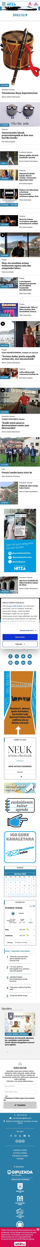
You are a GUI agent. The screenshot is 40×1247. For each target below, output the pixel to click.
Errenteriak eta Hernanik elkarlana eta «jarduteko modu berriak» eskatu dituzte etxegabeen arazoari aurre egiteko (19, 1041)
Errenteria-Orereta (8, 90)
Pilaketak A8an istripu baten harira (28, 486)
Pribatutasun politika (20, 1156)
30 (21, 879)
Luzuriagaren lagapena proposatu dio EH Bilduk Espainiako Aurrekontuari (27, 285)
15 (29, 886)
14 (24, 886)
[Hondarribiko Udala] (20, 1200)
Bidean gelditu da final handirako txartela (28, 156)
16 (33, 886)
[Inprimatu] (30, 663)
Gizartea (4, 179)
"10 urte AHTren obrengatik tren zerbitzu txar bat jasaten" (19, 969)
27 (7, 879)
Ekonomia (5, 592)
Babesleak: (20, 1167)
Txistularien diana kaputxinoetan (20, 92)
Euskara (4, 125)
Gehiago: (10, 942)
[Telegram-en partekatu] (10, 663)
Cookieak (20, 1159)
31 (25, 879)
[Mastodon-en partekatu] (23, 656)
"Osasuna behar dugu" (19, 995)
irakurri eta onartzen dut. (19, 1099)
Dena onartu (20, 637)
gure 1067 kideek (15, 606)
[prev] (6, 874)
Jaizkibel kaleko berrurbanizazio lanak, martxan (19, 979)
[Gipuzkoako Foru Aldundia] (20, 1175)
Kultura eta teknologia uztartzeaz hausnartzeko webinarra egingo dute (29, 193)
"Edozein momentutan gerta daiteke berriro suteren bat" (19, 958)
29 (16, 879)
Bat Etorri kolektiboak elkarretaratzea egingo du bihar (28, 582)
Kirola (4, 163)
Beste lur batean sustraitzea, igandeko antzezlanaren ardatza (28, 221)
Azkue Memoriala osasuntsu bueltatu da (28, 373)
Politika (4, 287)
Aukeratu (18, 644)
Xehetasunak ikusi (26, 630)
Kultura (4, 85)
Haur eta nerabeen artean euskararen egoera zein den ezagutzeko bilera (16, 266)
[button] (23, 942)
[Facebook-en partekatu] (10, 656)
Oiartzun (5, 129)
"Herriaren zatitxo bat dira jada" (20, 988)
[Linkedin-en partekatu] (23, 663)
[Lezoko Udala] (20, 1213)
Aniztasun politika (20, 1153)
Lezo (3, 469)
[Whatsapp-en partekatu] (17, 663)
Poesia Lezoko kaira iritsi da (17, 472)
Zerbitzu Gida (20, 740)
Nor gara (20, 1131)
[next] (34, 874)
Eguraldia (20, 902)
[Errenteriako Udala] (20, 1188)
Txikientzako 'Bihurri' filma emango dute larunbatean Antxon (28, 309)
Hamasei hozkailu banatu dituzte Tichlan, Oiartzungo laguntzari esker (27, 176)
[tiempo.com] (34, 906)
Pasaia (4, 260)
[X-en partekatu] (17, 656)
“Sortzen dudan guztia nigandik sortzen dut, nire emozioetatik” (18, 357)
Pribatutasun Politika (11, 1098)
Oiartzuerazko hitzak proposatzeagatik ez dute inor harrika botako (17, 135)
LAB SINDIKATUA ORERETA (25, 766)
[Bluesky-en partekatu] (30, 656)
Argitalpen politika (20, 1150)
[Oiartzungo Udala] (20, 1226)
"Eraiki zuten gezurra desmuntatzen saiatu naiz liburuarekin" (15, 425)
